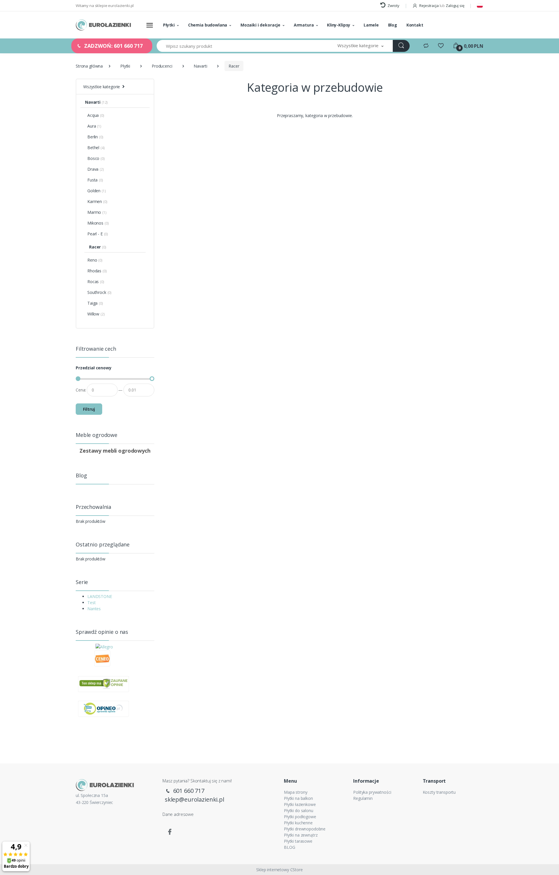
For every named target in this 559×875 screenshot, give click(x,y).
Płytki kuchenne (298, 822)
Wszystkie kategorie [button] (101, 86)
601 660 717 (188, 791)
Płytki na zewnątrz (300, 835)
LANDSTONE (99, 596)
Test (91, 602)
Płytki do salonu (298, 810)
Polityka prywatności (372, 792)
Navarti (200, 66)
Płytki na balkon (298, 798)
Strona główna (89, 66)
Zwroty (393, 5)
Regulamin (363, 798)
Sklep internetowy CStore (279, 869)
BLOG (289, 847)
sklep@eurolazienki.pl (194, 799)
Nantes (94, 608)
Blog (392, 25)
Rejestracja (428, 5)
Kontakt (414, 25)
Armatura (304, 25)
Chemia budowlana (207, 25)
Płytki (169, 25)
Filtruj (89, 409)
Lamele (371, 25)
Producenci (162, 66)
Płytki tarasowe (298, 841)
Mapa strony (295, 792)
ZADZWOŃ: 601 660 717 (113, 45)
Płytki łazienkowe (300, 804)
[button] (360, 46)
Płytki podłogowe (300, 816)
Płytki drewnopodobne (305, 829)
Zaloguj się (455, 5)
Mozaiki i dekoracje (260, 25)
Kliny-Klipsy (338, 25)
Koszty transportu (439, 792)
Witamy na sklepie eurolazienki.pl (105, 5)
